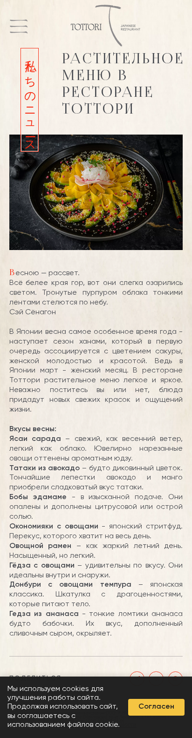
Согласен (156, 707)
